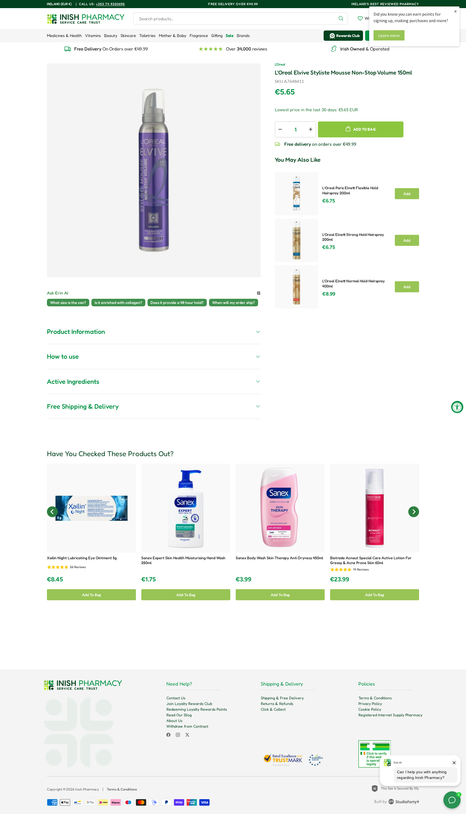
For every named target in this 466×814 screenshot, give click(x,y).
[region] (347, 238)
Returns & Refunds (277, 703)
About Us (174, 720)
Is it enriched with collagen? (118, 302)
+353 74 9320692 (110, 4)
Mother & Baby (172, 35)
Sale (230, 35)
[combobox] (240, 18)
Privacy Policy (370, 703)
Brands (243, 35)
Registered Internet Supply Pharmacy (390, 715)
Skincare (128, 35)
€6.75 (328, 201)
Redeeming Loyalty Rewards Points (196, 709)
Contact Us (175, 698)
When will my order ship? (233, 302)
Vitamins (93, 35)
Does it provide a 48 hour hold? (177, 302)
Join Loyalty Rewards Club (189, 703)
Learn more (389, 35)
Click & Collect (273, 709)
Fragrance (199, 35)
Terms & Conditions (375, 698)
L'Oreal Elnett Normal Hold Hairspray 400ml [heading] (353, 283)
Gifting (216, 35)
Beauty (110, 35)
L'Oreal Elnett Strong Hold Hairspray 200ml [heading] (353, 237)
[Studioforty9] (396, 802)
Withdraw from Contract (187, 726)
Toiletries (147, 35)
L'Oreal (280, 64)
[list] (154, 170)
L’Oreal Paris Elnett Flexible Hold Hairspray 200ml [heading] (350, 190)
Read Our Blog (179, 715)
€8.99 (328, 294)
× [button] (455, 11)
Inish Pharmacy (87, 789)
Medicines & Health (64, 35)
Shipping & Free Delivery (282, 698)
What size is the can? (68, 302)
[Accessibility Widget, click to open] (457, 407)
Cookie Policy (369, 709)
